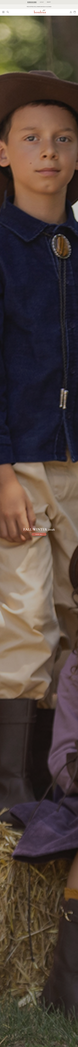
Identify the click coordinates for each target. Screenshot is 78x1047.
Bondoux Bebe (32, 2)
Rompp (49, 2)
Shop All (39, 534)
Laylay (42, 2)
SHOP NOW (43, 6)
